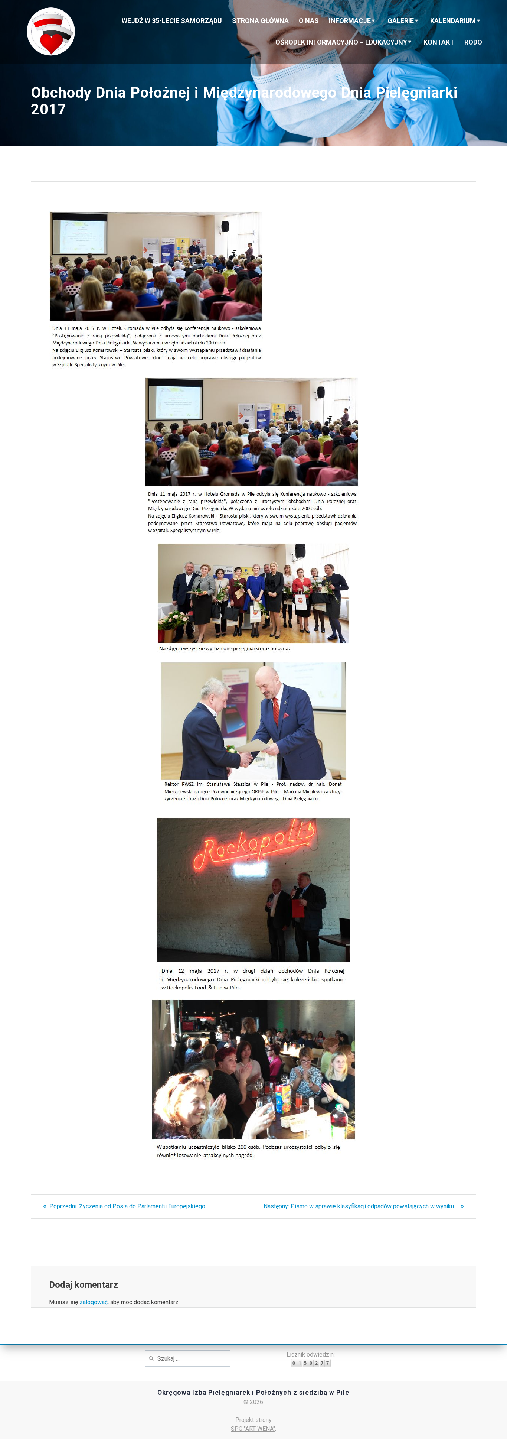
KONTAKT (438, 42)
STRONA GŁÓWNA (260, 21)
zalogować (93, 1302)
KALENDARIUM (453, 21)
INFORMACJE (350, 21)
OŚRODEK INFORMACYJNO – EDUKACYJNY (341, 42)
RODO (473, 42)
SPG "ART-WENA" (253, 1428)
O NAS (309, 21)
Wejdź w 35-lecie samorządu (172, 21)
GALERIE (400, 21)
